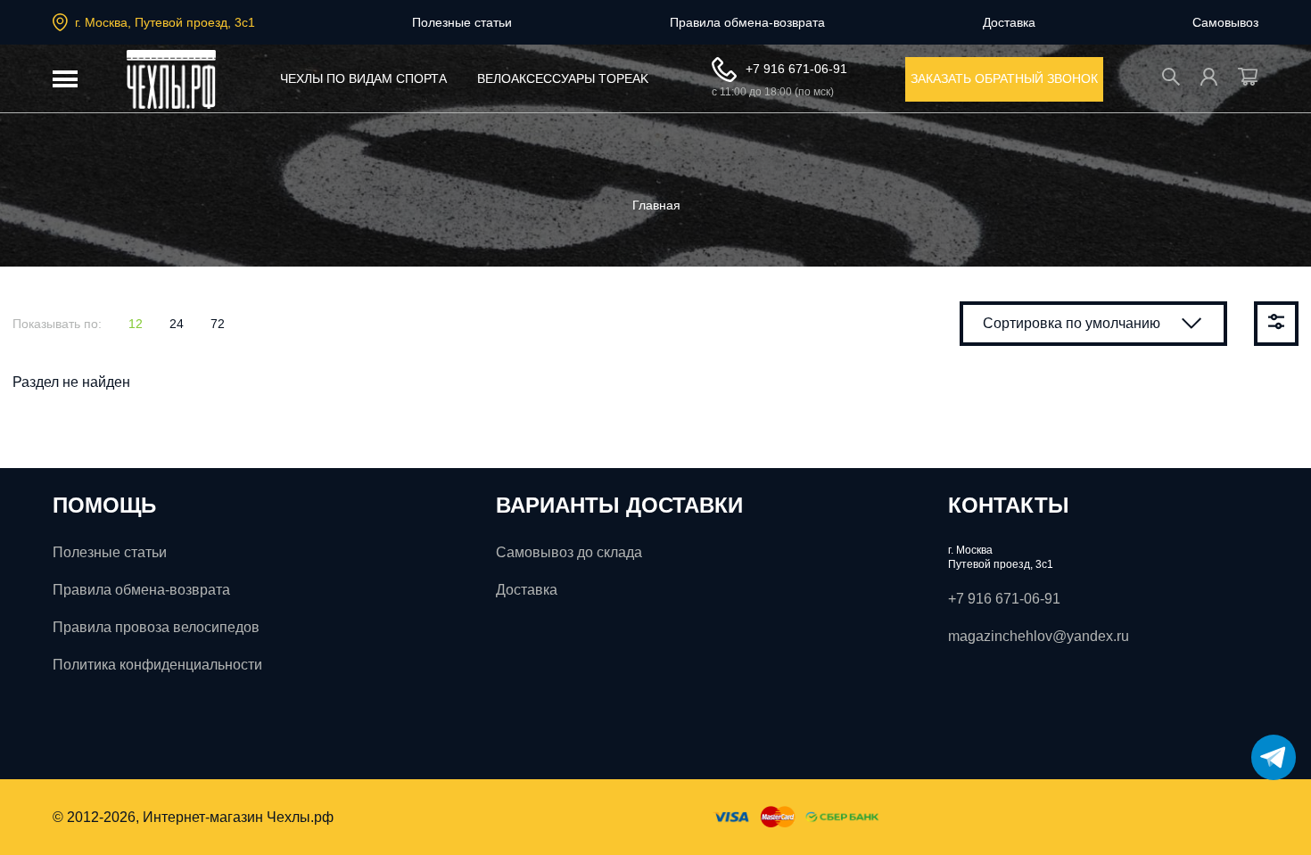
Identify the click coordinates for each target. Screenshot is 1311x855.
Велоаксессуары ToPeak (562, 79)
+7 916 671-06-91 (796, 69)
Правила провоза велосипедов (156, 627)
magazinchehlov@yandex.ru (1038, 636)
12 (135, 323)
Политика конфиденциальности (157, 664)
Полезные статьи (462, 22)
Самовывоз (1225, 22)
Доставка (1009, 22)
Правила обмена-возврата (747, 22)
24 (176, 323)
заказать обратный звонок (1004, 79)
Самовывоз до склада (569, 552)
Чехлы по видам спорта (363, 79)
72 (217, 323)
